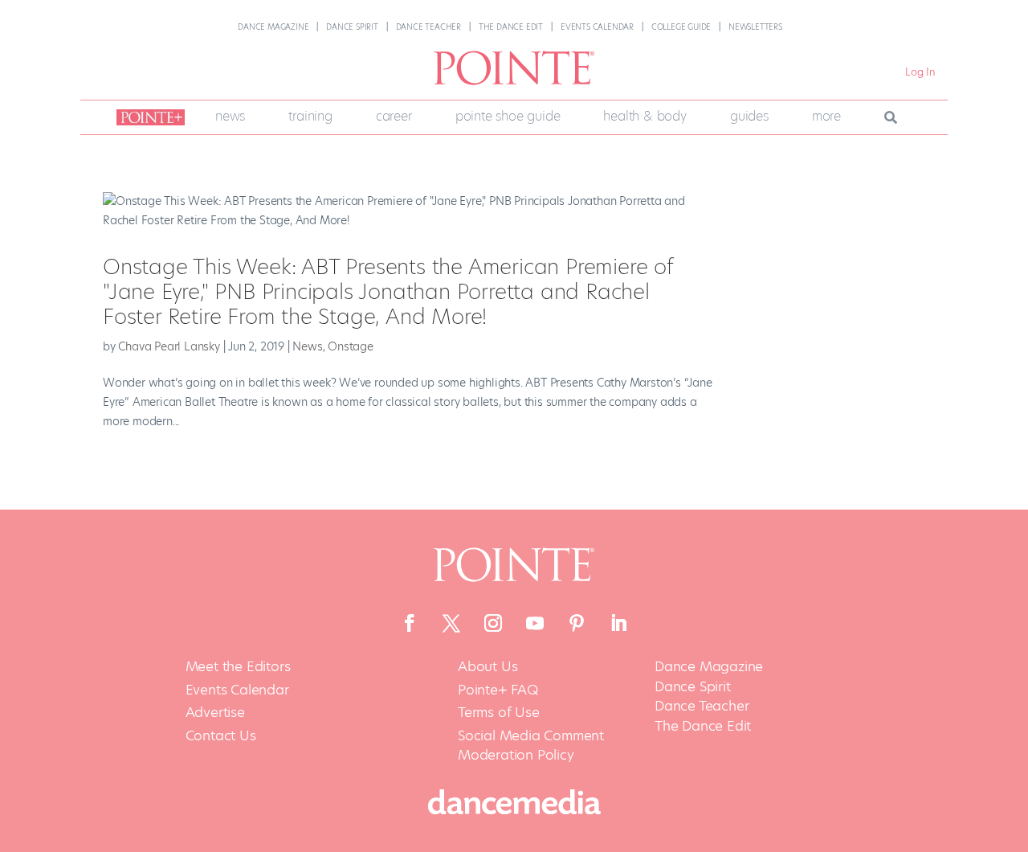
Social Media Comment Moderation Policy (531, 745)
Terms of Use (499, 712)
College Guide (681, 27)
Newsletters (755, 27)
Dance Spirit (352, 27)
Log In (920, 72)
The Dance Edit (511, 27)
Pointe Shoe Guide (508, 116)
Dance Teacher (428, 27)
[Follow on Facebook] (409, 623)
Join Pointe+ (147, 117)
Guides (749, 116)
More (826, 116)
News (230, 116)
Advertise (215, 712)
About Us (487, 666)
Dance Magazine (273, 27)
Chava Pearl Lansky (168, 346)
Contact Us (221, 736)
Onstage (350, 346)
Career (394, 116)
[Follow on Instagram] (493, 623)
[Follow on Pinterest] (576, 623)
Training (310, 116)
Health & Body (644, 116)
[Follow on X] (451, 623)
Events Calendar (597, 27)
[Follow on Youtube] (535, 623)
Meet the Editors (238, 666)
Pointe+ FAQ (498, 690)
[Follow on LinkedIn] (618, 623)
